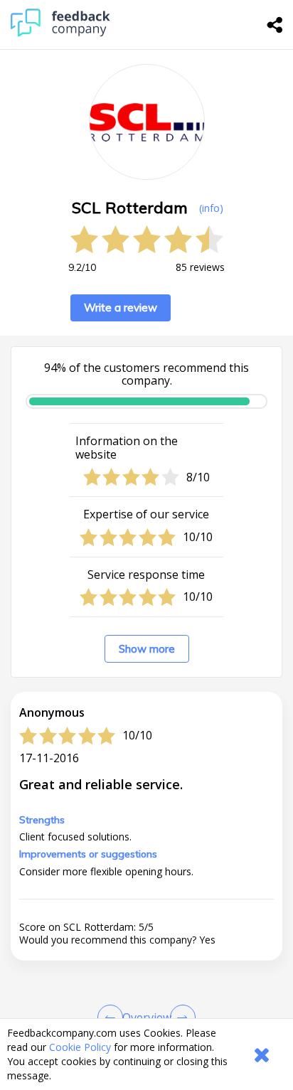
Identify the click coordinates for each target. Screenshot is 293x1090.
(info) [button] (211, 208)
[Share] (275, 25)
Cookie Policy (80, 1047)
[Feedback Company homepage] (60, 33)
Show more (147, 649)
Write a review (120, 307)
